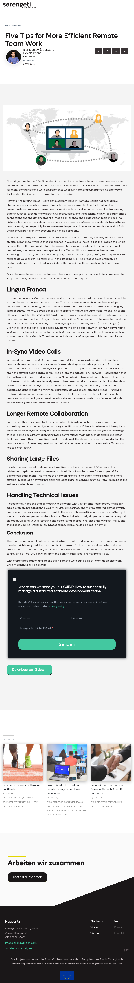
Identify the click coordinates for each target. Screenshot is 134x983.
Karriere (18, 806)
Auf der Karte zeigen (18, 948)
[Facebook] (107, 51)
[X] (98, 51)
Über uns (95, 933)
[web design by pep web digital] (126, 950)
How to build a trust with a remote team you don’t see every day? (63, 789)
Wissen (94, 927)
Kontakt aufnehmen (27, 877)
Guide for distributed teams (68, 802)
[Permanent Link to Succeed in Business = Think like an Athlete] (23, 745)
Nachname (77, 618)
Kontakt (119, 933)
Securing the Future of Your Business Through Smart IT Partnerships (107, 789)
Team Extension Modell (27, 802)
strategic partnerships (109, 802)
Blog (7, 25)
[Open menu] (128, 5)
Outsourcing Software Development (67, 806)
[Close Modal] (14, 579)
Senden (67, 644)
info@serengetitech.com (21, 943)
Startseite (96, 921)
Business (16, 25)
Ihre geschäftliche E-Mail (35, 628)
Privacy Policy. (57, 606)
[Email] (116, 51)
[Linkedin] (124, 51)
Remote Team (15, 797)
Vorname (25, 618)
